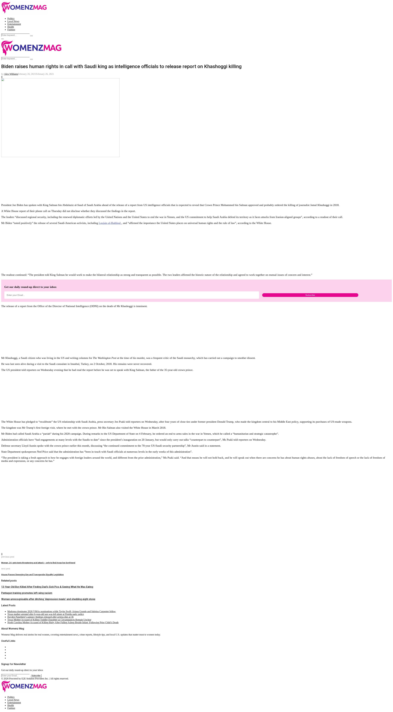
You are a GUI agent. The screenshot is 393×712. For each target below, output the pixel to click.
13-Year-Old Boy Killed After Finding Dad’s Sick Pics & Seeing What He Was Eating (47, 586)
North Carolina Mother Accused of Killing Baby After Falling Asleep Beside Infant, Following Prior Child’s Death (63, 622)
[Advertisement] (93, 179)
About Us (12, 647)
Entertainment (14, 24)
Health (10, 27)
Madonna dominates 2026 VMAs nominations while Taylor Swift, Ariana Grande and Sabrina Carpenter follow (61, 611)
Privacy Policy (14, 652)
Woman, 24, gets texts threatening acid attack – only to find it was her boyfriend (38, 563)
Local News (13, 21)
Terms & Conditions (17, 655)
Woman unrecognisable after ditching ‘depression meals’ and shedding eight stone (48, 599)
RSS (9, 658)
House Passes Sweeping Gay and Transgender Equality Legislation (32, 574)
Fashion (11, 29)
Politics (10, 18)
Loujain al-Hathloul (110, 223)
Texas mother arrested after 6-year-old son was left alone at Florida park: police (45, 614)
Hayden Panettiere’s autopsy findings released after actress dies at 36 (40, 617)
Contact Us (12, 649)
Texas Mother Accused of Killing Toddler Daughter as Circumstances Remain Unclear (49, 619)
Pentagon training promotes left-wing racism (26, 593)
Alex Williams (11, 74)
